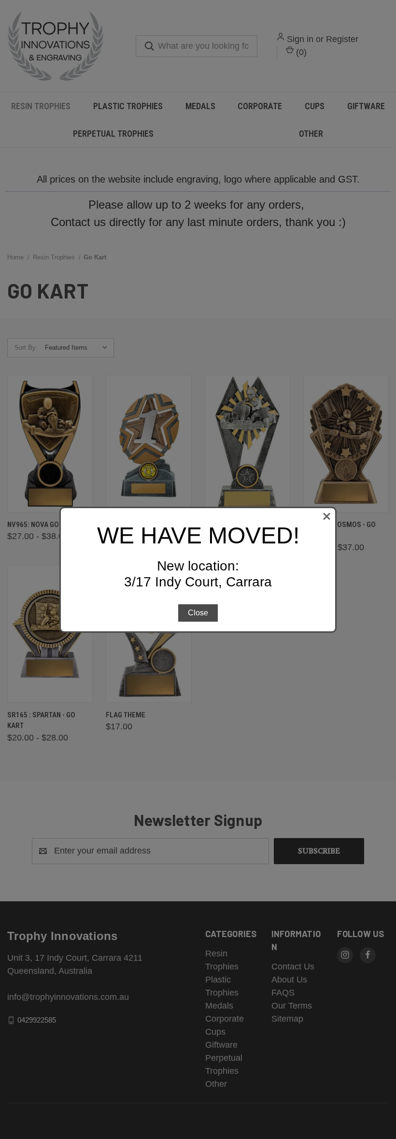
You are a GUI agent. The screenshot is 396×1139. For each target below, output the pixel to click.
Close (198, 613)
